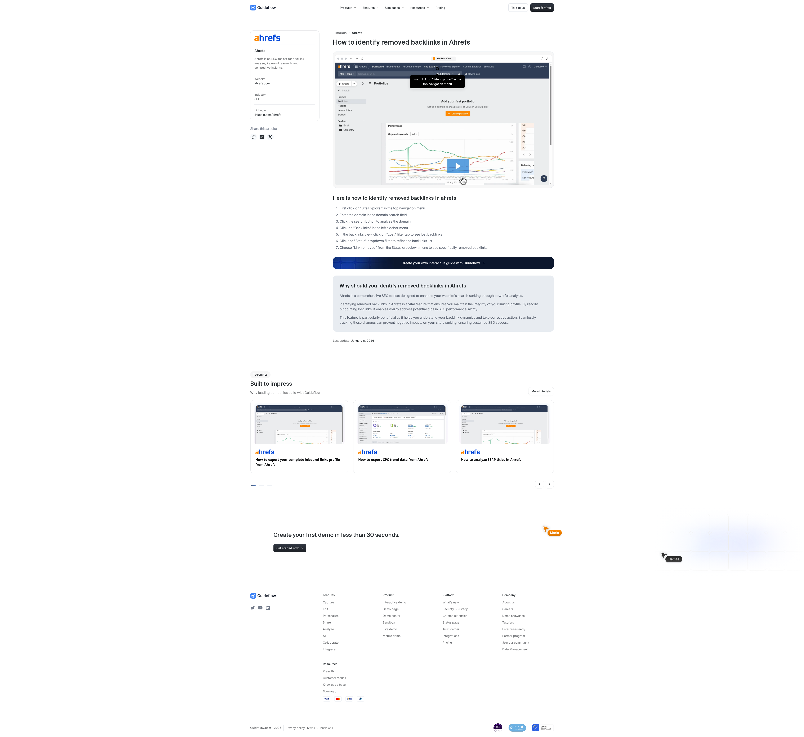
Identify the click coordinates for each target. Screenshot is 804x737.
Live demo (390, 629)
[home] (263, 7)
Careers (507, 609)
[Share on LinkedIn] (262, 137)
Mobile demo (392, 636)
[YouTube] (260, 607)
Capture (328, 602)
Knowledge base (334, 684)
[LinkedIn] (267, 607)
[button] (348, 8)
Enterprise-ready (513, 629)
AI (324, 636)
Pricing (440, 7)
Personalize (331, 615)
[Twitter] (252, 607)
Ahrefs (357, 33)
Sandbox (389, 622)
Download (329, 691)
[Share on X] (270, 137)
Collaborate (331, 642)
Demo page (391, 609)
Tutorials (340, 33)
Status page (451, 622)
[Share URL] (253, 137)
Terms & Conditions (320, 728)
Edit (325, 609)
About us (508, 602)
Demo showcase (513, 615)
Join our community (515, 642)
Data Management (515, 649)
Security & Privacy (455, 609)
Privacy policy (295, 728)
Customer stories (334, 678)
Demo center (391, 615)
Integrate (329, 649)
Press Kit (329, 671)
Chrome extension (455, 615)
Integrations (451, 636)
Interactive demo (394, 602)
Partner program (513, 636)
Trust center (451, 629)
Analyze (328, 629)
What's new (451, 602)
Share (327, 622)
